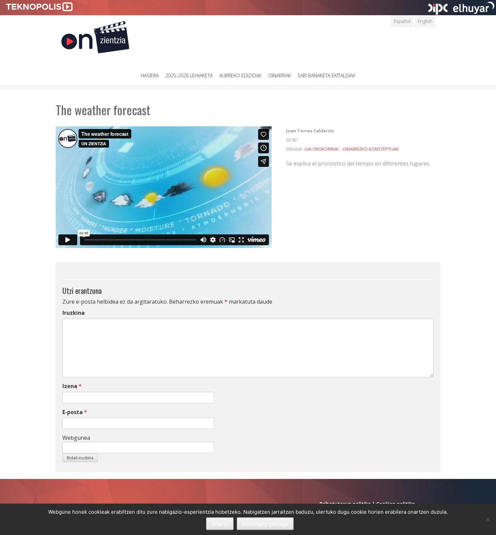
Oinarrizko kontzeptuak (370, 149)
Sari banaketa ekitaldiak (326, 75)
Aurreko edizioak (240, 75)
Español (402, 21)
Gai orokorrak (321, 149)
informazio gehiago (265, 524)
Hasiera (150, 75)
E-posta (72, 412)
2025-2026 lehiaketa (189, 75)
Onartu (220, 524)
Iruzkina (73, 312)
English (425, 21)
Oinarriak (279, 75)
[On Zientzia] (95, 35)
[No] (487, 519)
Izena (69, 386)
